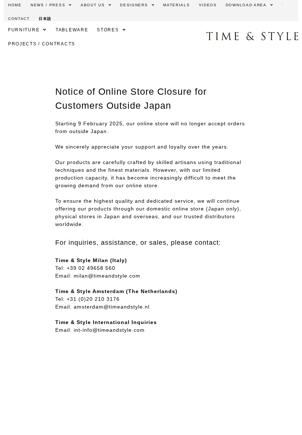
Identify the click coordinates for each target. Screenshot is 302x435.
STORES (108, 29)
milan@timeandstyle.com (107, 276)
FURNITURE (23, 29)
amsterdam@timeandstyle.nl (112, 307)
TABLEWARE (72, 29)
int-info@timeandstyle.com (109, 330)
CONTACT (19, 19)
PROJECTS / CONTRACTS (41, 43)
